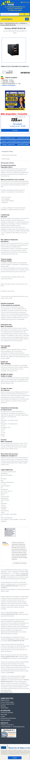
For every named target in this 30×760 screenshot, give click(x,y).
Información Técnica (7, 151)
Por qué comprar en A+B (7, 704)
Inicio (1, 23)
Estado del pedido (5, 720)
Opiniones (3, 706)
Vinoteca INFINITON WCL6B (8, 25)
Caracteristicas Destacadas (9, 155)
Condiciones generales (7, 712)
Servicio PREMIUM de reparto (8, 138)
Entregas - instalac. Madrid (8, 141)
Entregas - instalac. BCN (8, 144)
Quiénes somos (5, 700)
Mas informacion (24, 754)
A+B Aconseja (6, 159)
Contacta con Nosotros (7, 725)
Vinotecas (23, 23)
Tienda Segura (4, 708)
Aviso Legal (4, 714)
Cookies (3, 716)
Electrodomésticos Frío (11, 23)
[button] (24, 14)
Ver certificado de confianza (19, 563)
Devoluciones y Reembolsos (8, 718)
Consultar (15, 130)
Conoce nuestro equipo (7, 702)
